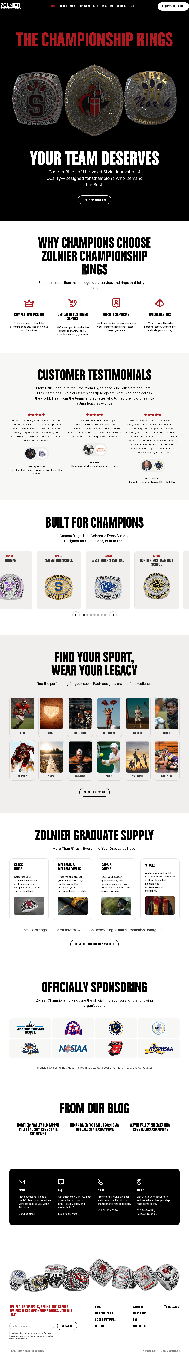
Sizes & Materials (105, 1319)
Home (98, 1307)
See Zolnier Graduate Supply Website (94, 944)
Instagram (173, 1307)
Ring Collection (104, 1313)
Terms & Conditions (169, 1351)
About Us (138, 1307)
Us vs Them (139, 1313)
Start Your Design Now (94, 200)
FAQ (135, 1319)
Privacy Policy (150, 1351)
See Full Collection (94, 792)
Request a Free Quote (173, 6)
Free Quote (101, 1326)
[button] (76, 614)
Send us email (27, 1213)
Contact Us (139, 1326)
